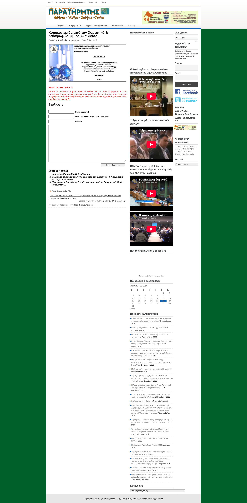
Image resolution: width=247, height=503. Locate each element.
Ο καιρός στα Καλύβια (184, 148)
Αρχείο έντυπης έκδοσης (76, 2)
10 (133, 298)
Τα (140, 276)
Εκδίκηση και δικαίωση (140, 401)
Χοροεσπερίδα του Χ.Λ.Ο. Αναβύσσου (71, 174)
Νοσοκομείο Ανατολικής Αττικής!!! (145, 445)
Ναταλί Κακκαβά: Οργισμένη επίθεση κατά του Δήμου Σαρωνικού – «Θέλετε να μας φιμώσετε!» (151, 475)
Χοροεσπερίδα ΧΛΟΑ (64, 191)
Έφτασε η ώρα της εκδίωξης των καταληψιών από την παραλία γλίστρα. (150, 395)
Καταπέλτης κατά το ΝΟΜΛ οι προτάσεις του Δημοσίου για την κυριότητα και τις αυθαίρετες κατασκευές (151, 353)
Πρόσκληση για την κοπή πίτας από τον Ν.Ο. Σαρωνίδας (101, 201)
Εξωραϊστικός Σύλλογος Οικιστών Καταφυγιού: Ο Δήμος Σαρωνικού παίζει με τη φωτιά (151, 342)
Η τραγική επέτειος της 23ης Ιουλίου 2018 (149, 438)
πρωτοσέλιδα (146, 276)
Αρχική (50, 2)
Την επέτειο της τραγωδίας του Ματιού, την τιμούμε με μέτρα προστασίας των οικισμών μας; (150, 431)
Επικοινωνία (93, 2)
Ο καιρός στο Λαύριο (184, 151)
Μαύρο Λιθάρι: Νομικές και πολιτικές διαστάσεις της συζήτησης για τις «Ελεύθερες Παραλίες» (151, 362)
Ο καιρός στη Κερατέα (184, 154)
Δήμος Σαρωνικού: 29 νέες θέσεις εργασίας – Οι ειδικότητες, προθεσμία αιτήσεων (152, 420)
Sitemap (103, 2)
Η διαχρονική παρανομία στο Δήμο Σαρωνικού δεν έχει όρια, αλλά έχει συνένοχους (151, 386)
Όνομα (178, 63)
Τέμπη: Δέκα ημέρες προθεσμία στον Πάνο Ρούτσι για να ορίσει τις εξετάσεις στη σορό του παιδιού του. (152, 378)
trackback (75, 205)
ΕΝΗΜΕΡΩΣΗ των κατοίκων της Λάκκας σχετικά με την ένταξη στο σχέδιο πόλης (151, 319)
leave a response (62, 205)
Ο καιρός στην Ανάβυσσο (185, 146)
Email (177, 73)
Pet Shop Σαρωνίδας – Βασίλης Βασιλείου (149, 327)
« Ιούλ (132, 308)
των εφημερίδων (157, 276)
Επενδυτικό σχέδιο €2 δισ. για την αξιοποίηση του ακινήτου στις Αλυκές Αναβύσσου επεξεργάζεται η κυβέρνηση (150, 461)
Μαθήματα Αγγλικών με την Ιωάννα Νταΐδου (150, 369)
